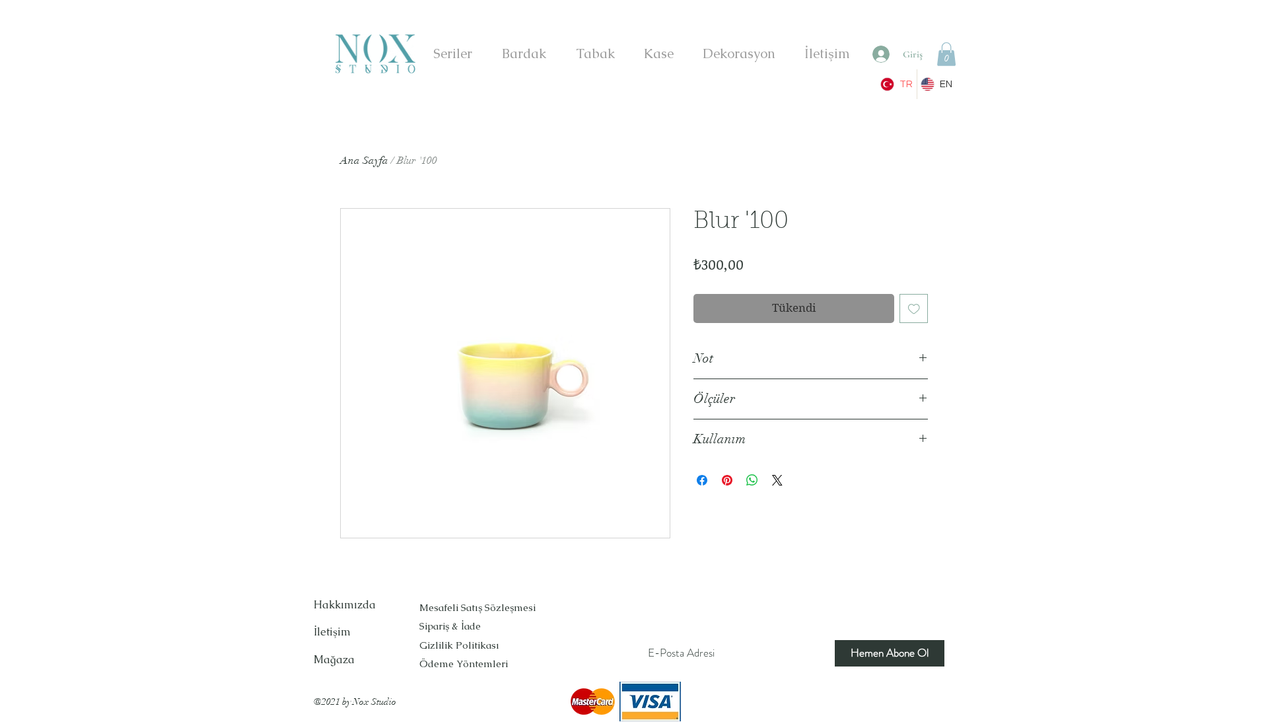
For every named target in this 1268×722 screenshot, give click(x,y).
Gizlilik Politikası (459, 645)
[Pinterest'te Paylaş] (727, 480)
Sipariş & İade (451, 626)
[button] (946, 54)
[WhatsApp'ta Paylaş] (752, 480)
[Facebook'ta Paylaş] (702, 480)
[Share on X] (777, 480)
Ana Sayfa (364, 160)
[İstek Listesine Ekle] (914, 308)
